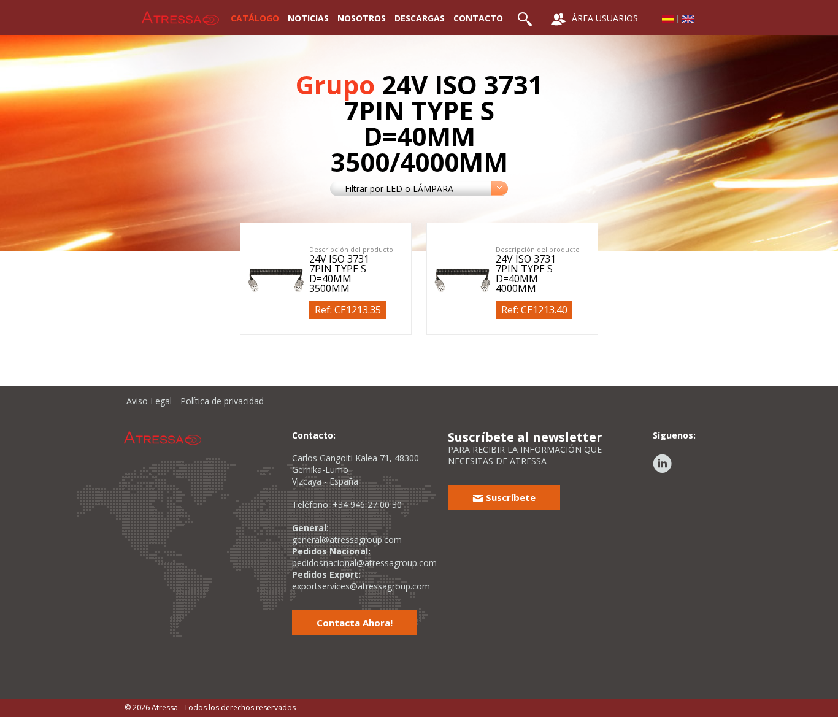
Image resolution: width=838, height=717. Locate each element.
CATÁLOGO (255, 18)
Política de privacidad (222, 401)
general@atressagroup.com (347, 539)
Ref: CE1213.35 (348, 309)
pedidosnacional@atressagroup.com (364, 563)
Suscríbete (509, 497)
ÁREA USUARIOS (603, 18)
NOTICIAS (308, 18)
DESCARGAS (419, 18)
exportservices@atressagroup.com (361, 586)
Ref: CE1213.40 (534, 309)
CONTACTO (478, 18)
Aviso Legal (149, 401)
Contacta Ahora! (355, 622)
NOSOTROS (361, 18)
